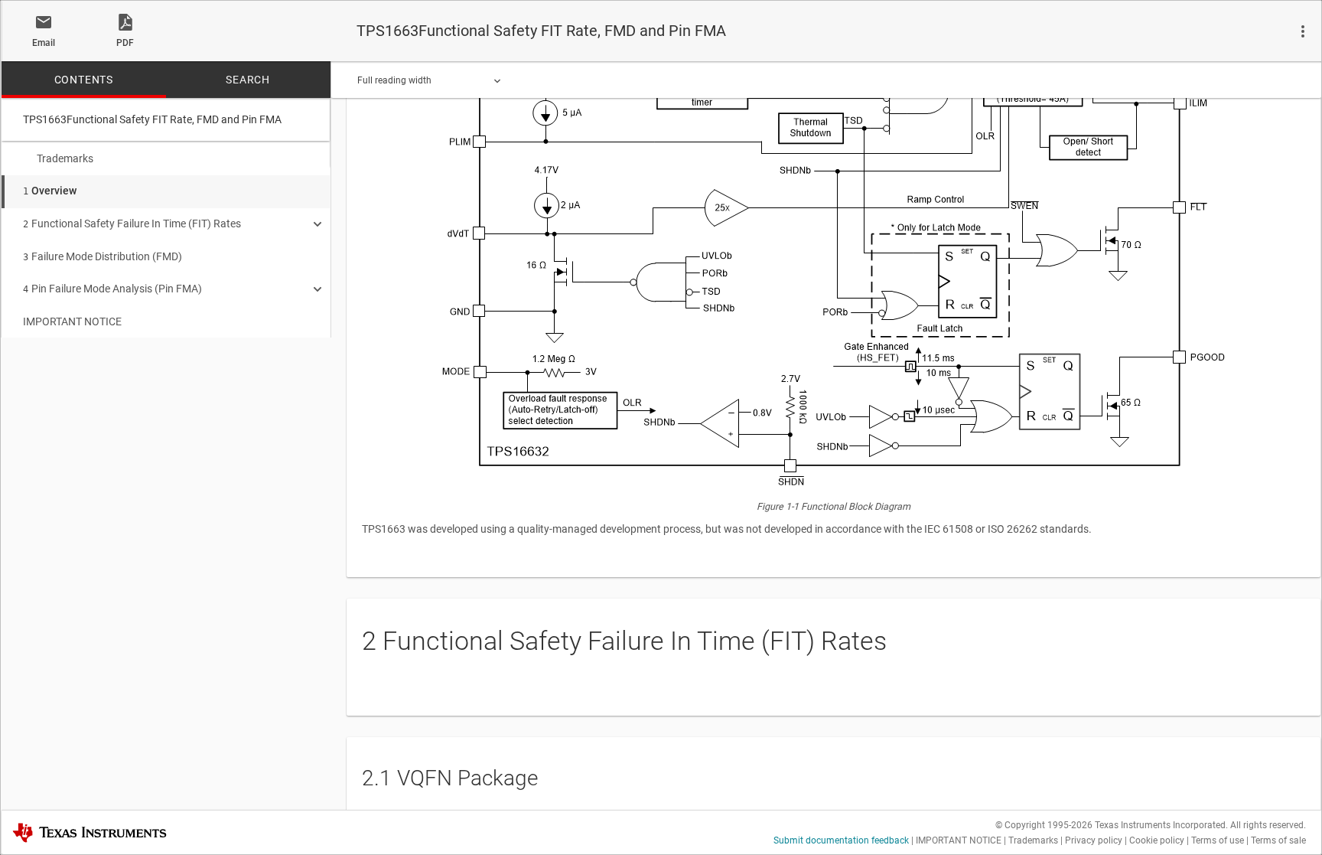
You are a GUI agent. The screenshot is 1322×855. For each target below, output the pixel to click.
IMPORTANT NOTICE (72, 321)
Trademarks (65, 158)
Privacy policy (1093, 840)
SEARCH (248, 79)
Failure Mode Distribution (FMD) (102, 256)
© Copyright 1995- (1043, 825)
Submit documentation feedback (841, 840)
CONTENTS (83, 79)
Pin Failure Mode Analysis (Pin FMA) (112, 288)
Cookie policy (1156, 840)
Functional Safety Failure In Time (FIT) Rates (132, 223)
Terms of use (1217, 840)
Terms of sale (1278, 840)
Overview (50, 190)
